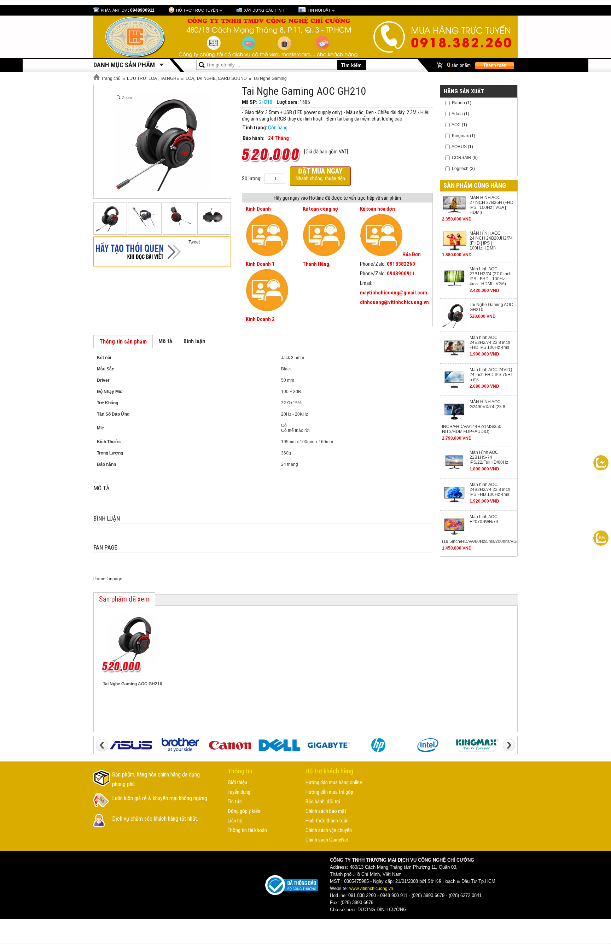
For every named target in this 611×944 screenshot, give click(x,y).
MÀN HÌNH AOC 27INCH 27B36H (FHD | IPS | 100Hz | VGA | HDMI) (493, 205)
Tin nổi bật (319, 10)
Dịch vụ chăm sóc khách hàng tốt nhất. (155, 818)
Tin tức (235, 801)
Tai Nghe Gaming (270, 78)
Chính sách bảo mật (326, 811)
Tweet (194, 242)
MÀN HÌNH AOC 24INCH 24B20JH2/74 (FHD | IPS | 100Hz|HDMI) (491, 241)
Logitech (461, 168)
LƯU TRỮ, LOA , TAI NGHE (153, 78)
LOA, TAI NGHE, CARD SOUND (216, 78)
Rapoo (458, 102)
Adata (457, 113)
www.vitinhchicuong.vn (371, 888)
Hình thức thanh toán (327, 820)
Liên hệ (235, 820)
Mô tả (165, 341)
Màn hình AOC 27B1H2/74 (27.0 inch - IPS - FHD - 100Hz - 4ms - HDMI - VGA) (492, 276)
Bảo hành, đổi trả (323, 801)
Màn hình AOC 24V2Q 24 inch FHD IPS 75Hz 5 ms (491, 374)
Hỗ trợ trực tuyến (197, 10)
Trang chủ (110, 78)
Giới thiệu (237, 782)
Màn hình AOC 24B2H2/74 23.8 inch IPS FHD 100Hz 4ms (490, 489)
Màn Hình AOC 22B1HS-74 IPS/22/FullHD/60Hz (489, 457)
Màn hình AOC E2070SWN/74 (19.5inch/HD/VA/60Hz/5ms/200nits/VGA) (479, 529)
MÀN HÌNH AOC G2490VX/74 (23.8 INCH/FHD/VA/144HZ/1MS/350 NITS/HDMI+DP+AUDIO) (473, 416)
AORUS (459, 146)
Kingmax (460, 135)
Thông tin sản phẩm (123, 341)
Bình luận (194, 341)
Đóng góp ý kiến (244, 811)
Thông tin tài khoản (247, 830)
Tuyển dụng (239, 792)
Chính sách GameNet (327, 840)
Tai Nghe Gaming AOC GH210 (491, 307)
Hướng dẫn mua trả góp (329, 792)
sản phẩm (459, 64)
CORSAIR (461, 157)
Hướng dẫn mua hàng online (334, 782)
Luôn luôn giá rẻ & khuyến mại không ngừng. (160, 798)
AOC (456, 124)
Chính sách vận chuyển (329, 830)
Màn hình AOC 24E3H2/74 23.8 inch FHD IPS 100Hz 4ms (490, 342)
